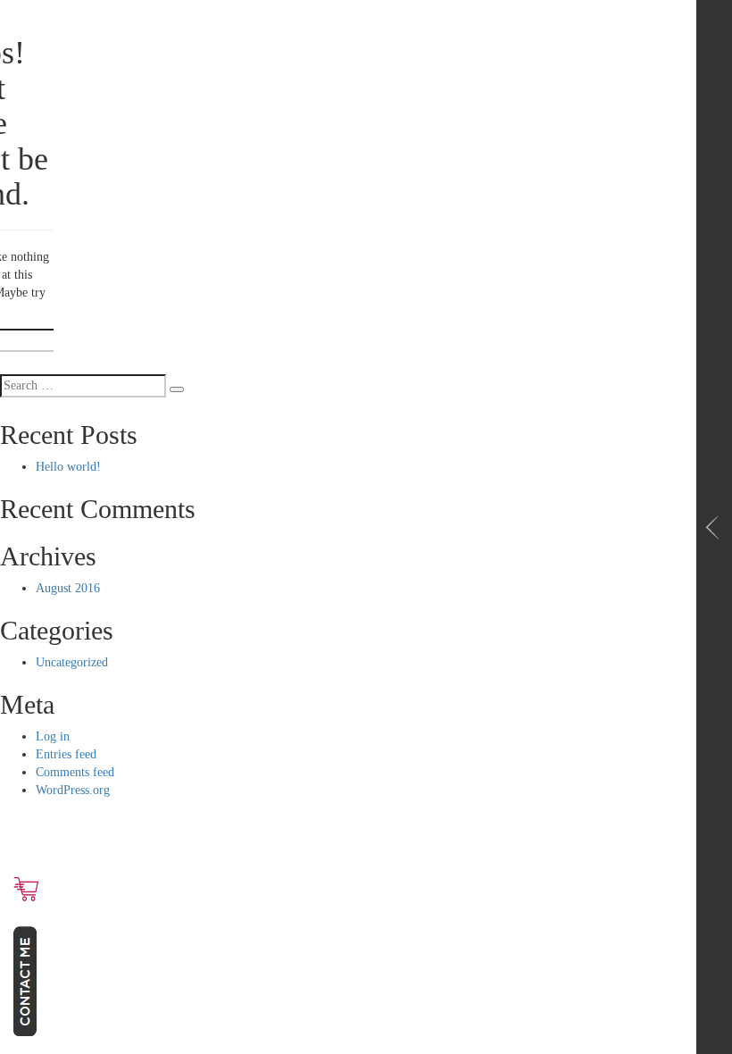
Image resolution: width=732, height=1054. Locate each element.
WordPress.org (73, 790)
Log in (53, 736)
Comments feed (75, 772)
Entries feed (66, 754)
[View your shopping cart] (25, 888)
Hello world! (68, 466)
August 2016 (68, 588)
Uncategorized (72, 662)
